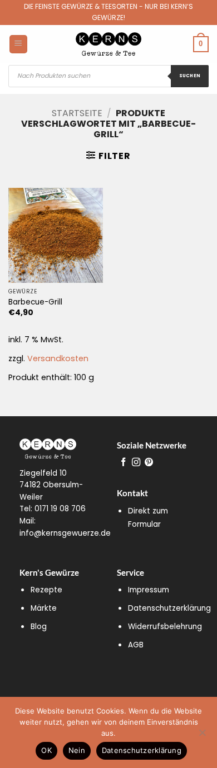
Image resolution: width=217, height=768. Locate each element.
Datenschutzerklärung (169, 608)
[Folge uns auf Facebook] (123, 462)
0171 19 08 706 (60, 508)
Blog (39, 626)
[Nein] (202, 736)
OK (46, 750)
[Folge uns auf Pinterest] (149, 462)
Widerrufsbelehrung (165, 626)
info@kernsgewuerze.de (65, 533)
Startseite (77, 113)
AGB (136, 645)
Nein (76, 750)
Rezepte (46, 590)
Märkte (44, 608)
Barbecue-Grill (35, 302)
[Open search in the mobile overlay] (108, 76)
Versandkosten (57, 358)
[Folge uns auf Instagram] (136, 462)
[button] (108, 155)
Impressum (148, 590)
